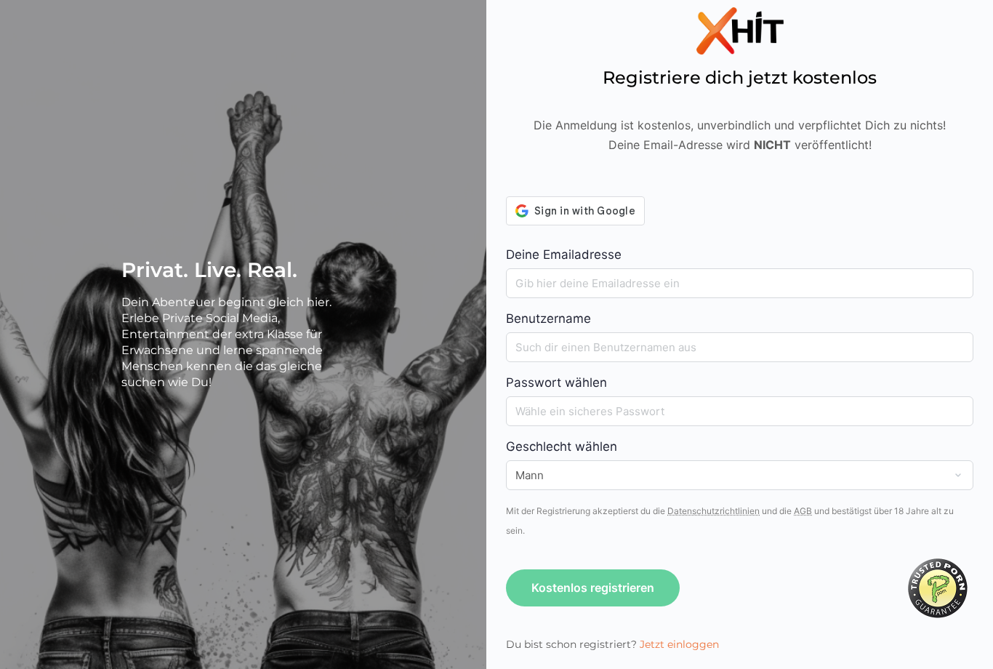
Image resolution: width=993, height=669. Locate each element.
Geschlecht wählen (561, 446)
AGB (803, 510)
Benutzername (548, 318)
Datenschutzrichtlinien (713, 510)
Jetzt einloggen (679, 644)
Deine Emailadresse (564, 254)
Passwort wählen (556, 382)
